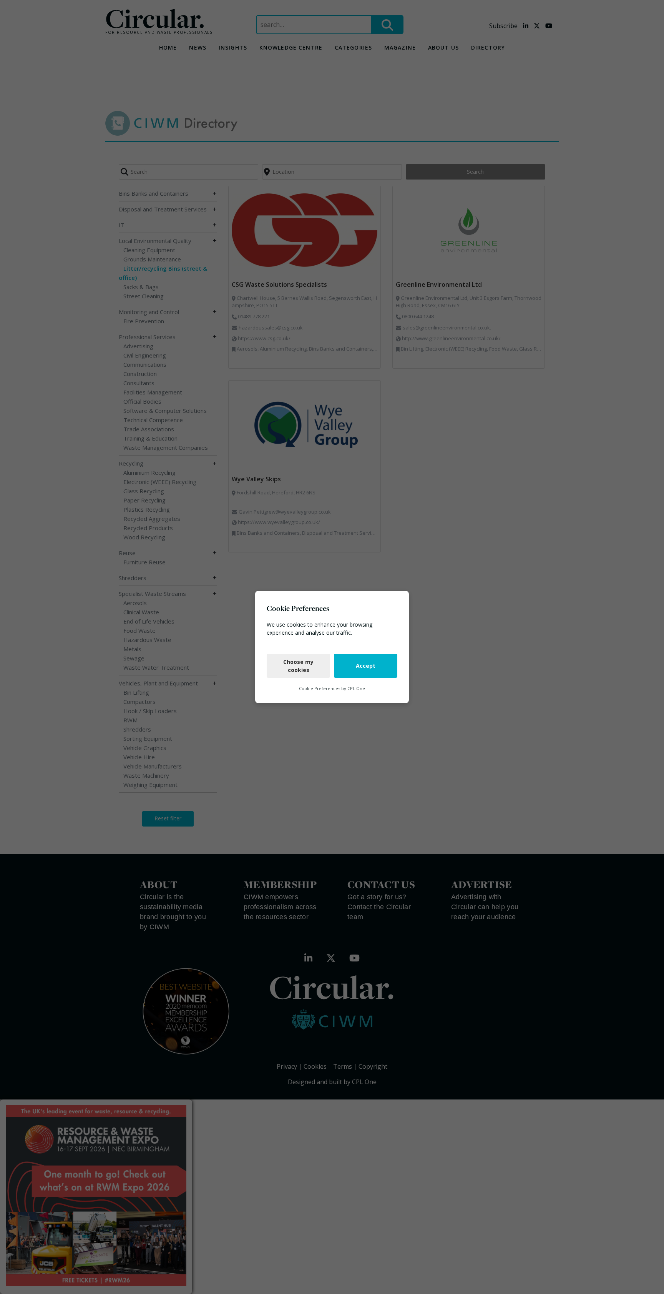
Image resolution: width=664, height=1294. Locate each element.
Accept (365, 665)
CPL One (356, 688)
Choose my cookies (298, 666)
